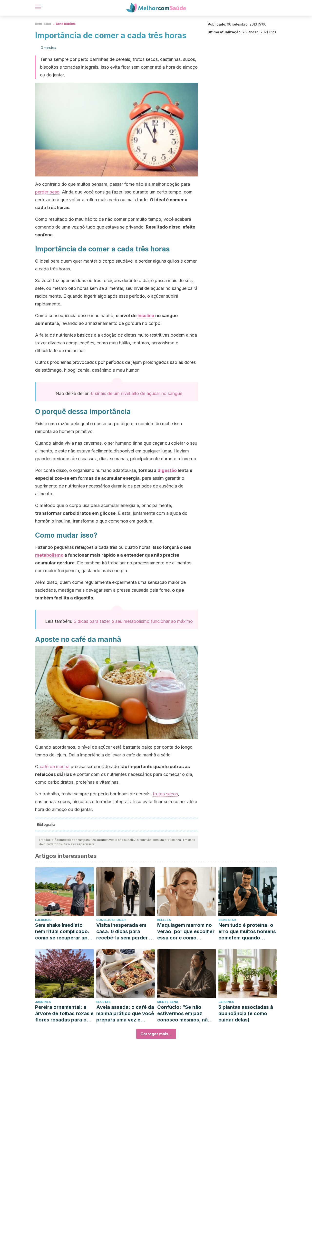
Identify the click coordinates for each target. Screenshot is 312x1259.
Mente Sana (167, 1002)
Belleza (164, 920)
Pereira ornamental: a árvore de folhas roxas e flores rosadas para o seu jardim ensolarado (64, 1013)
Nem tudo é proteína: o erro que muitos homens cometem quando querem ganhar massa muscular (247, 931)
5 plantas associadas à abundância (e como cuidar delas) (245, 1013)
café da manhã (54, 766)
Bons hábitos (66, 24)
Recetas (103, 1002)
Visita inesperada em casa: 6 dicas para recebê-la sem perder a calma (124, 931)
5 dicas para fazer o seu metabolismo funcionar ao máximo (133, 621)
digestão (167, 470)
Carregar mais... (156, 1033)
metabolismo (49, 555)
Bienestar (227, 920)
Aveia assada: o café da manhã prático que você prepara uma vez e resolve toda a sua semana (125, 1013)
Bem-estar (43, 24)
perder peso (47, 191)
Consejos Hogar (111, 920)
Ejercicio (43, 920)
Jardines (43, 1002)
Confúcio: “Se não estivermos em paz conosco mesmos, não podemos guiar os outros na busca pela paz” (184, 1013)
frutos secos (165, 793)
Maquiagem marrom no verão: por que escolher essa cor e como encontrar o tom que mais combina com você (185, 931)
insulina (145, 315)
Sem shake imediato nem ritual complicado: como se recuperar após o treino (64, 931)
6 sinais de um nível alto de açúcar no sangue (136, 393)
